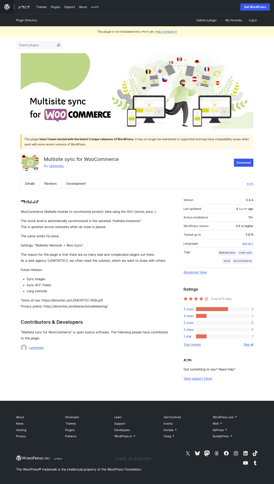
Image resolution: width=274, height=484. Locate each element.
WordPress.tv (125, 436)
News (19, 423)
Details (30, 184)
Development (76, 184)
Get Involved (172, 417)
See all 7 (247, 243)
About (20, 417)
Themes (70, 423)
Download (243, 162)
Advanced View (195, 272)
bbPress (220, 430)
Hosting (21, 430)
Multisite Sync (227, 252)
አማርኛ (58, 458)
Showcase (72, 417)
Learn (118, 417)
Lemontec (56, 166)
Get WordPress (255, 7)
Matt (217, 423)
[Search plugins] (59, 45)
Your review (192, 344)
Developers (122, 430)
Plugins (70, 430)
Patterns (70, 436)
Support (119, 423)
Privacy (21, 436)
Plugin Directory (26, 20)
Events (168, 423)
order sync (245, 252)
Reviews (50, 184)
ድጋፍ (250, 184)
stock (227, 260)
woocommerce (242, 260)
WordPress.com (225, 417)
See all (248, 344)
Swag (169, 436)
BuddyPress (222, 436)
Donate (170, 430)
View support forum (198, 378)
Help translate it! (166, 31)
